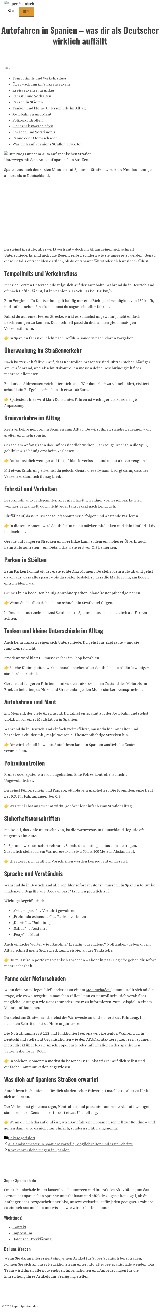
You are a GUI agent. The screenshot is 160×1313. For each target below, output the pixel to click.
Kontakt (19, 1227)
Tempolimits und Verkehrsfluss (39, 78)
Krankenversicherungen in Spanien (39, 1150)
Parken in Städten (27, 102)
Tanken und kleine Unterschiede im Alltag (49, 108)
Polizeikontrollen (27, 120)
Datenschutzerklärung (31, 1239)
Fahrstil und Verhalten (31, 96)
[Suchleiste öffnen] (11, 11)
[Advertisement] (80, 212)
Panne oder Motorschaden (35, 138)
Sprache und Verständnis (33, 132)
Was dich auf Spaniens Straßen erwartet (46, 144)
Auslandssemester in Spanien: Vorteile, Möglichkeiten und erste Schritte (70, 1144)
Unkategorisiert (21, 1138)
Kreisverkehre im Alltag (33, 90)
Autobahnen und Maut (31, 114)
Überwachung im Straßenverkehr (41, 84)
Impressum (22, 1233)
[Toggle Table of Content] (7, 68)
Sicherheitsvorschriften (32, 126)
